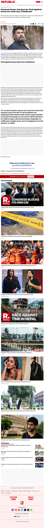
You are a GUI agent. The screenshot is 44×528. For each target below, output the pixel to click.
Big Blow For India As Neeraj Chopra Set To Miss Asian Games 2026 (16, 464)
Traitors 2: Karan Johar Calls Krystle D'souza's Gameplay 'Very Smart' (16, 381)
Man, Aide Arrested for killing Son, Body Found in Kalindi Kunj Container (15, 452)
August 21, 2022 (31, 168)
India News (3, 209)
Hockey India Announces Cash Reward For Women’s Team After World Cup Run (18, 265)
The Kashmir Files (36, 53)
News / (2, 5)
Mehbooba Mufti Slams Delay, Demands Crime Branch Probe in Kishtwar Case (16, 446)
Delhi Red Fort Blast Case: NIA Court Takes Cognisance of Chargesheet (16, 352)
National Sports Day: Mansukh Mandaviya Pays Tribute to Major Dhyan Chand (18, 411)
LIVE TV (38, 1)
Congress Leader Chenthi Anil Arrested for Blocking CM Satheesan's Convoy (17, 207)
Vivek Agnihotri (4, 53)
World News (3, 325)
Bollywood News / (14, 5)
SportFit (2, 267)
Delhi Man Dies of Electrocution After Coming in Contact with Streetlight (16, 236)
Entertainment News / (7, 5)
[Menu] (41, 2)
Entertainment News (5, 23)
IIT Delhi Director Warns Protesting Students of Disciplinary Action (15, 440)
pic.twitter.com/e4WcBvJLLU (22, 165)
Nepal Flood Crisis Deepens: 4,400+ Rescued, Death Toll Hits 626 (14, 323)
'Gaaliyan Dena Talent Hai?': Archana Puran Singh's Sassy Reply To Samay (17, 294)
